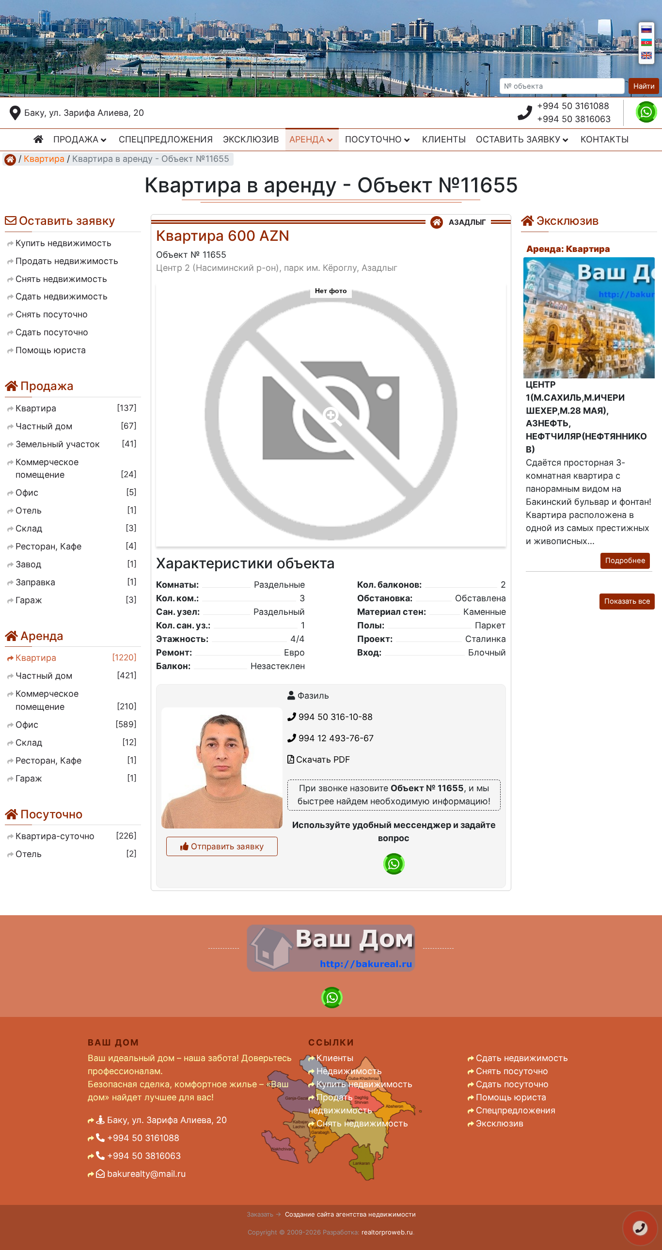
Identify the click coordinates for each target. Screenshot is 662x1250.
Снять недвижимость (362, 1123)
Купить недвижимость (364, 1084)
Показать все (627, 601)
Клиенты (444, 139)
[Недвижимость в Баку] (10, 159)
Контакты (605, 139)
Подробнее (625, 560)
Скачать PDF (322, 759)
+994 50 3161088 (573, 106)
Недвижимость (349, 1071)
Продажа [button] (77, 139)
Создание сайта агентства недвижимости (350, 1214)
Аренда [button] (308, 139)
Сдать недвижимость (522, 1058)
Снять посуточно (512, 1071)
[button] (330, 410)
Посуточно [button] (374, 139)
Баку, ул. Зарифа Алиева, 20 (84, 113)
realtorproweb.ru (387, 1232)
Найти (644, 86)
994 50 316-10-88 (334, 717)
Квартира (44, 159)
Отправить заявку (226, 846)
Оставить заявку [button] (519, 139)
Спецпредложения (166, 139)
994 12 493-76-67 (335, 738)
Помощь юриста (511, 1097)
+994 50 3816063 (574, 119)
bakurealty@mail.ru (145, 1174)
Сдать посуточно (512, 1084)
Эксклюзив (251, 139)
